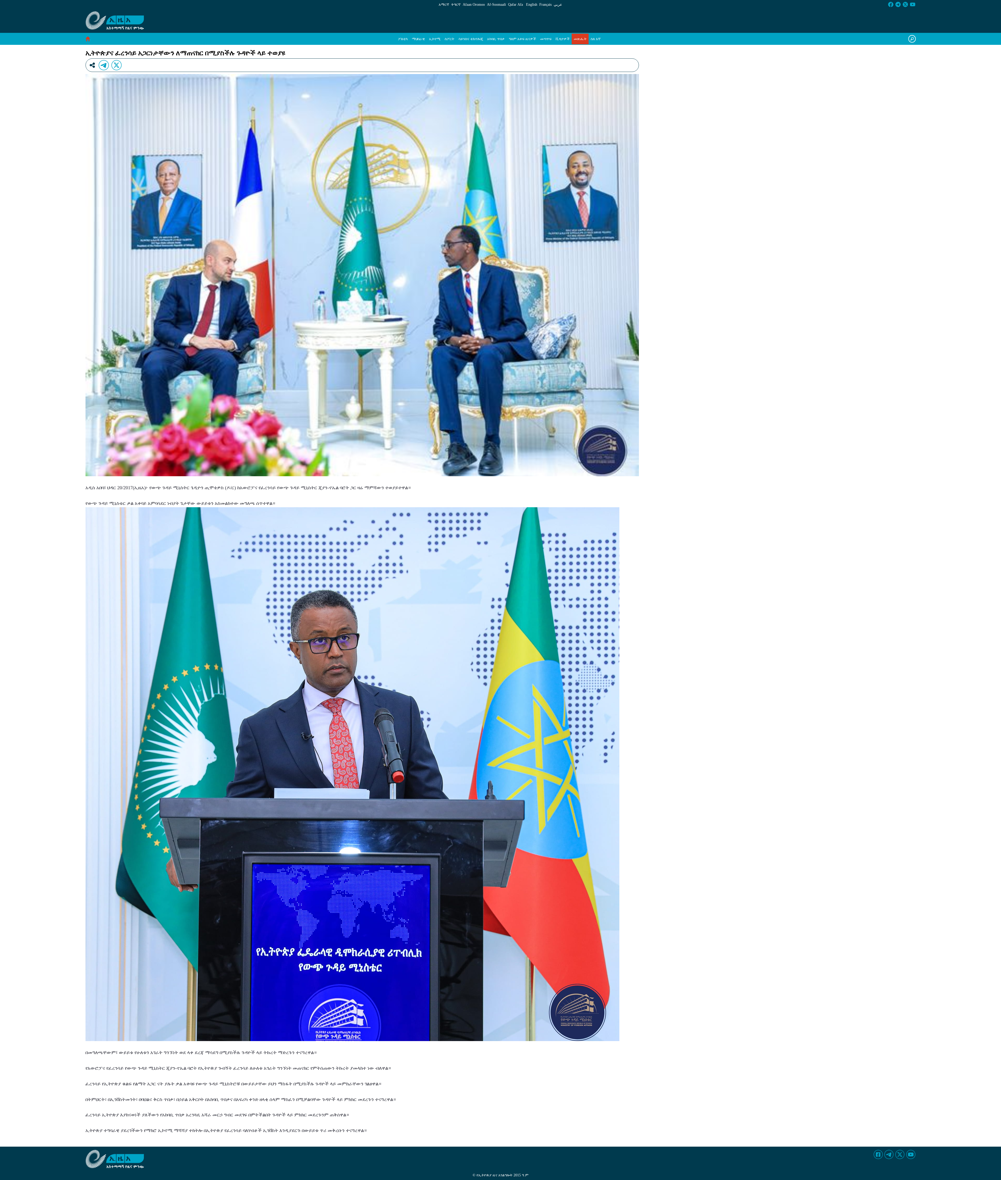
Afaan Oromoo (474, 5)
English (531, 5)
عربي (558, 5)
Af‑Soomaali (496, 5)
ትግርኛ (456, 5)
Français (545, 5)
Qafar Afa (515, 5)
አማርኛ (444, 5)
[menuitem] (403, 39)
